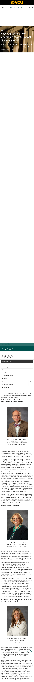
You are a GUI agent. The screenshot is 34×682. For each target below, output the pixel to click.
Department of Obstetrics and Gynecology (21, 651)
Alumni (3, 369)
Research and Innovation (7, 375)
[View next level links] (30, 381)
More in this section (6, 361)
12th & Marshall (5, 387)
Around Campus (5, 367)
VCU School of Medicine (16, 7)
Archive (3, 381)
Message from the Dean (7, 384)
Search (3, 364)
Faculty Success (5, 372)
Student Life (4, 378)
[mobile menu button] (2, 7)
